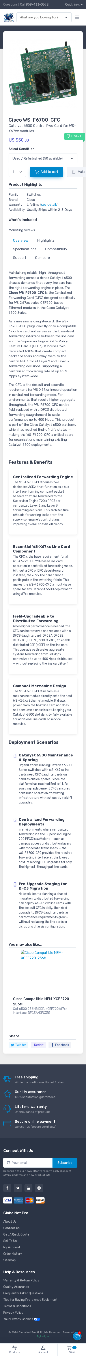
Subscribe (65, 1163)
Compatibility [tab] (56, 249)
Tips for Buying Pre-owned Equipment (30, 1300)
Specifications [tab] (24, 249)
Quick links (72, 4)
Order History (12, 1254)
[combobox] (41, 17)
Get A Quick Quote (16, 1234)
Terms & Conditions (17, 1306)
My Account (11, 1247)
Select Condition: (22, 149)
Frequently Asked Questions (23, 1293)
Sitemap (9, 1260)
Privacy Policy (13, 1313)
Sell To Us (10, 1241)
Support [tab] (19, 258)
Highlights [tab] (45, 240)
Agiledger (43, 1336)
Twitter (20, 1045)
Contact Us (11, 1228)
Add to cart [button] (49, 172)
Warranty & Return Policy (21, 1280)
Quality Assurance (16, 1287)
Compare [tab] (42, 258)
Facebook (62, 1045)
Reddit (39, 1045)
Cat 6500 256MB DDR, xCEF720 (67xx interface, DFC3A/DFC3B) (40, 1011)
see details (49, 205)
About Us (9, 1222)
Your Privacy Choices (18, 1319)
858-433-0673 (37, 4)
